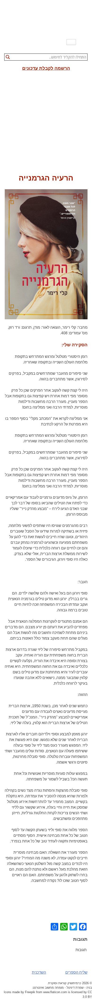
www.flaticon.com (55, 992)
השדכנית (39, 972)
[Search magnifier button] (7, 57)
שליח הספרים (76, 972)
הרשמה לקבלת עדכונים (46, 68)
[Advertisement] (46, 124)
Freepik (30, 992)
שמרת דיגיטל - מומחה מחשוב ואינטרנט (58, 987)
